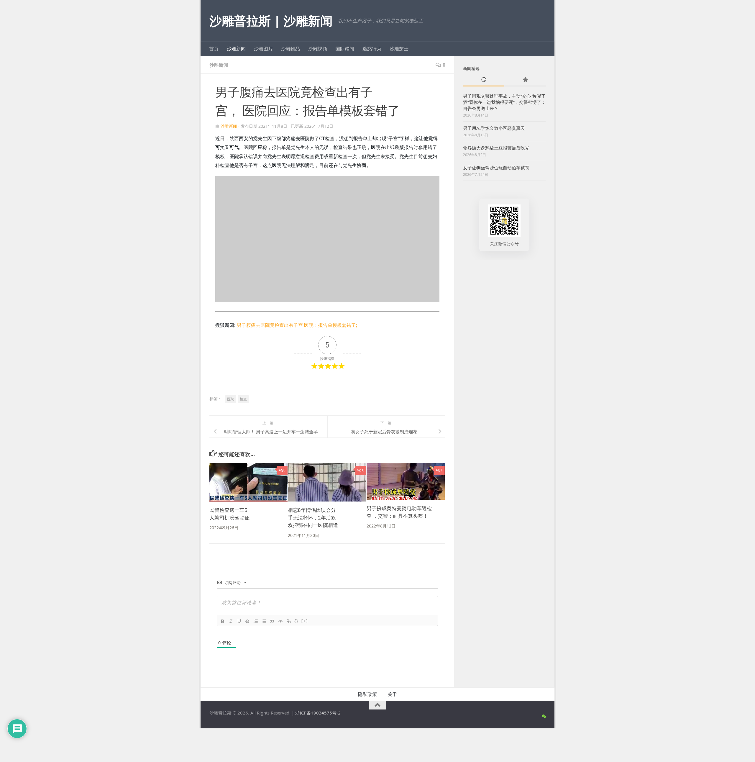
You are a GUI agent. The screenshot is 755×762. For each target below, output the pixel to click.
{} (296, 621)
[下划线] (239, 621)
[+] (304, 621)
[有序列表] (256, 621)
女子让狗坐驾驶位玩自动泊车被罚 (496, 168)
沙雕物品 (290, 48)
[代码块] (280, 621)
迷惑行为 (371, 48)
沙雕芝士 (399, 48)
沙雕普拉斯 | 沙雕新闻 (270, 20)
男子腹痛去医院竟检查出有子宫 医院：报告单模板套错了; (297, 325)
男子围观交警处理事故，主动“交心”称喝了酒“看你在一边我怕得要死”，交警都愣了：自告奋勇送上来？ (504, 102)
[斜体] (231, 621)
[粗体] (223, 621)
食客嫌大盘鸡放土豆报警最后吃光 (496, 148)
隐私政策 (367, 694)
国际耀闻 (344, 48)
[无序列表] (264, 621)
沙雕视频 (317, 48)
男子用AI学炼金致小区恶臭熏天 (494, 128)
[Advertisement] (504, 357)
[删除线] (247, 621)
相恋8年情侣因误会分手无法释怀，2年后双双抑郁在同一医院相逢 (313, 517)
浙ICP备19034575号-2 (318, 713)
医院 (230, 399)
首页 (214, 48)
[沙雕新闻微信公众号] (544, 716)
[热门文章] (525, 80)
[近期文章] (483, 80)
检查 (243, 399)
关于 (392, 694)
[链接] (289, 621)
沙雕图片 (263, 48)
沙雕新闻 (236, 48)
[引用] (272, 621)
